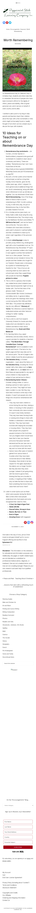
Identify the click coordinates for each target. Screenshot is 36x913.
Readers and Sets (8, 621)
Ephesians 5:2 (7, 542)
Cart (4, 875)
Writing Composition (9, 612)
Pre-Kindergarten (8, 650)
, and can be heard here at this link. (19, 222)
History (5, 641)
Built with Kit (18, 851)
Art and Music (7, 605)
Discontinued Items (8, 657)
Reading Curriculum (8, 615)
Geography (6, 644)
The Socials (6, 638)
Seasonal (18, 43)
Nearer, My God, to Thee (17, 512)
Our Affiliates (7, 895)
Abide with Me (14, 507)
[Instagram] (31, 522)
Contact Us (6, 900)
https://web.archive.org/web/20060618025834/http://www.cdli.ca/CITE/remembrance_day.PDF (19, 171)
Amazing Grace (14, 517)
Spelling (5, 628)
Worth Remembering (13, 197)
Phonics (5, 618)
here (30, 367)
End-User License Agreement (12, 877)
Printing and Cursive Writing (11, 609)
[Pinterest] (7, 22)
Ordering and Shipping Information (14, 898)
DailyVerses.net (6, 545)
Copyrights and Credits (10, 893)
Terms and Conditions (10, 885)
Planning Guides (7, 599)
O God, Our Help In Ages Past (19, 504)
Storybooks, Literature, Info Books (13, 625)
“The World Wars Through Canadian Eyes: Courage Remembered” (17, 344)
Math (4, 631)
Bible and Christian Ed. (9, 602)
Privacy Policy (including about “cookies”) (16, 882)
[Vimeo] (10, 22)
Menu (19, 2)
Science (5, 634)
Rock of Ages (14, 514)
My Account (6, 872)
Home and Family (8, 654)
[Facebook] (4, 22)
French (5, 647)
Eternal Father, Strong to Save (19, 509)
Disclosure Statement (9, 888)
